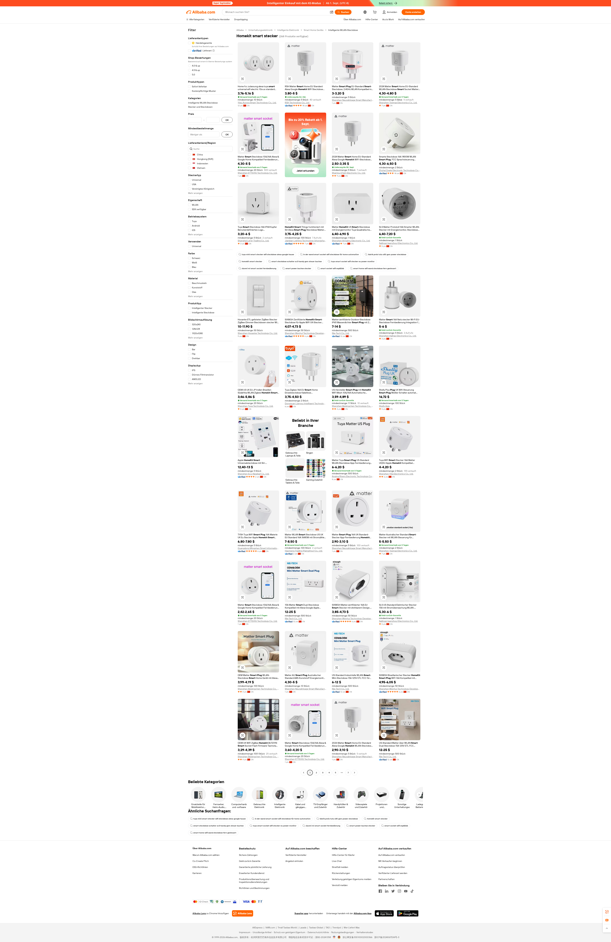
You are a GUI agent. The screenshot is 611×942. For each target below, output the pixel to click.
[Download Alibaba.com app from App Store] (384, 913)
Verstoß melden (340, 885)
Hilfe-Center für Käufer (343, 855)
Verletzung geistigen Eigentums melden (351, 879)
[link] (607, 912)
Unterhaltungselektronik (260, 30)
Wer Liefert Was (352, 927)
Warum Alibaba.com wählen (206, 855)
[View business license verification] (334, 937)
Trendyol (336, 927)
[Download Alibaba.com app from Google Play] (407, 913)
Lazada (302, 927)
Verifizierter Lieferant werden (392, 873)
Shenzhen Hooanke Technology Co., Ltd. (257, 333)
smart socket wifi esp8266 (332, 268)
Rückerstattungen (341, 873)
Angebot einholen (294, 861)
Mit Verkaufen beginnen (390, 861)
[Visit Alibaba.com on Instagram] (399, 891)
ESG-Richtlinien (200, 867)
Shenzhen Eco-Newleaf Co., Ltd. (253, 474)
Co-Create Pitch (201, 861)
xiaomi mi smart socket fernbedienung (259, 268)
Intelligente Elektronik (288, 30)
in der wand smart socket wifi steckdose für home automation (331, 254)
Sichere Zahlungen (248, 855)
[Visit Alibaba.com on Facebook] (380, 891)
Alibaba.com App (363, 913)
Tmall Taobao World (287, 927)
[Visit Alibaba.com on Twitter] (393, 891)
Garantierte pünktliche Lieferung (255, 867)
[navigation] (210, 402)
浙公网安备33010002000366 (357, 937)
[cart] (375, 12)
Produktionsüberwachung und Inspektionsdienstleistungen (254, 880)
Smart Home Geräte (313, 30)
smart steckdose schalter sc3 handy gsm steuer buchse (296, 261)
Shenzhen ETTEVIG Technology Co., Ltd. (257, 173)
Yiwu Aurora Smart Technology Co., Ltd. (257, 102)
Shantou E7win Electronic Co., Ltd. (348, 173)
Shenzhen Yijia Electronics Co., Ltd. (396, 474)
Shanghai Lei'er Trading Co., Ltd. (253, 240)
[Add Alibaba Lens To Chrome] (242, 913)
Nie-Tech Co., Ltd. (340, 333)
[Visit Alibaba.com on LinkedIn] (387, 891)
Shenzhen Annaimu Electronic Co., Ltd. (351, 240)
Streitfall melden (340, 867)
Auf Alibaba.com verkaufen (391, 855)
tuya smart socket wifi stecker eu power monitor (353, 261)
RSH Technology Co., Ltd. (297, 102)
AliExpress (257, 927)
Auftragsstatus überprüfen (391, 867)
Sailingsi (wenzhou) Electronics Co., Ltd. (398, 243)
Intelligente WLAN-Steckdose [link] (343, 30)
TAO (328, 927)
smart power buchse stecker (298, 268)
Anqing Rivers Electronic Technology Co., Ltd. (352, 476)
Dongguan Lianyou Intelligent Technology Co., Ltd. (305, 403)
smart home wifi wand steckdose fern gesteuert (374, 268)
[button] (332, 12)
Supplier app (301, 913)
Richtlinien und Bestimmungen (254, 888)
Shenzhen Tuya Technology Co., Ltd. (255, 406)
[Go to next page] (354, 772)
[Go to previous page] (303, 772)
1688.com (270, 927)
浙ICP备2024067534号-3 (386, 937)
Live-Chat (337, 861)
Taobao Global (316, 927)
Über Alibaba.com (202, 848)
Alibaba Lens (199, 913)
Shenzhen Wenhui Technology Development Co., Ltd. (305, 333)
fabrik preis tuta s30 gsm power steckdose (387, 254)
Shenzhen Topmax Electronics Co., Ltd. (398, 102)
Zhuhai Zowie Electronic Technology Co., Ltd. (399, 170)
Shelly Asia (384, 406)
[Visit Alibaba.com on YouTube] (406, 891)
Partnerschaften (386, 879)
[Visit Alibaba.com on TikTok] (412, 891)
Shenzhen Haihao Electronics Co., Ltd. (397, 335)
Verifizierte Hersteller (295, 855)
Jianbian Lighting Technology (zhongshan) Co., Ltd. (305, 240)
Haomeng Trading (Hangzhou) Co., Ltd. (304, 550)
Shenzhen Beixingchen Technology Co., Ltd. (352, 406)
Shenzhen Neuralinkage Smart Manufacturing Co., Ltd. (352, 100)
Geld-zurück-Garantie (249, 861)
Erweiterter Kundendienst (251, 873)
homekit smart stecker (252, 261)
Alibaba (240, 30)
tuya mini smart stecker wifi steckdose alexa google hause (268, 254)
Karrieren (197, 873)
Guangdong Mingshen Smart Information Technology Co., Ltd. (258, 548)
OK (227, 120)
